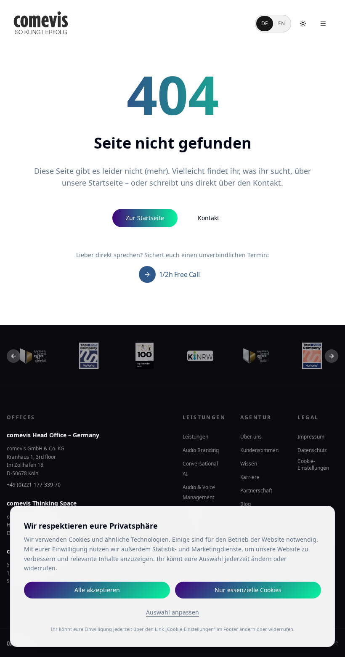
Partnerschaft (256, 490)
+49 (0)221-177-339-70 (34, 484)
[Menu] (323, 23)
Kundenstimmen (259, 450)
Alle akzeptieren (97, 590)
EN (281, 23)
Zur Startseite (145, 218)
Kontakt (208, 218)
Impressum (310, 436)
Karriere (250, 477)
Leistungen (195, 436)
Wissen (248, 463)
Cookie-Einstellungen (313, 464)
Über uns (251, 436)
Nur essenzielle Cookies (248, 590)
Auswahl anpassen (172, 612)
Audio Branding (201, 450)
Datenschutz (312, 450)
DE (264, 23)
